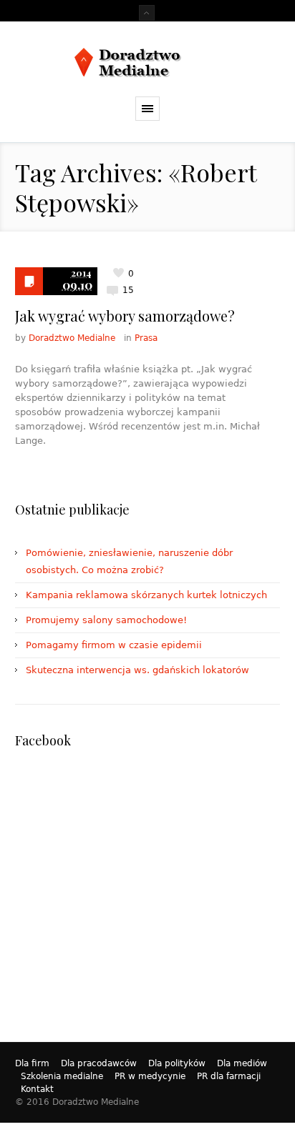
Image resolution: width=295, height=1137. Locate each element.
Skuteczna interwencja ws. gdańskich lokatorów (137, 670)
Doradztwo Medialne (72, 338)
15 (128, 290)
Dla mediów (242, 1063)
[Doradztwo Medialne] (147, 62)
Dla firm (32, 1063)
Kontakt (37, 1089)
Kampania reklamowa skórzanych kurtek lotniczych (146, 595)
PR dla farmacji (229, 1076)
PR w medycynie (150, 1076)
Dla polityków (176, 1063)
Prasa (146, 338)
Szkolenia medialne (62, 1076)
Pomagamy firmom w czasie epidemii (114, 645)
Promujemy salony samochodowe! (106, 620)
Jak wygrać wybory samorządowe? (125, 315)
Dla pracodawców (99, 1063)
